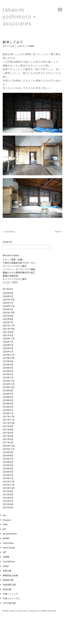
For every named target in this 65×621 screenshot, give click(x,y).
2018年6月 (8, 397)
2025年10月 (9, 299)
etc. (4, 515)
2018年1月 (8, 413)
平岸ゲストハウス (11, 598)
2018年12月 (9, 380)
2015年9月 (8, 491)
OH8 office (8, 543)
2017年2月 (8, 442)
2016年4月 (8, 468)
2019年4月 (8, 367)
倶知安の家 (8, 579)
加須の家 (7, 589)
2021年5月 (8, 335)
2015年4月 (8, 504)
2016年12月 (9, 445)
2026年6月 (8, 293)
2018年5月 (8, 400)
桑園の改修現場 (10, 275)
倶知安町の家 (9, 584)
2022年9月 (8, 315)
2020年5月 (8, 345)
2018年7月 (8, 393)
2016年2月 (8, 475)
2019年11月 (9, 354)
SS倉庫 (30, 46)
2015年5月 (8, 501)
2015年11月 (9, 484)
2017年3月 (8, 439)
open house (9, 547)
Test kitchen (9, 561)
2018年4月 (8, 403)
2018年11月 (9, 384)
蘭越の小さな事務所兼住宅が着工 (19, 272)
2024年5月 (8, 309)
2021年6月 (8, 332)
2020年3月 (8, 348)
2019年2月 (8, 374)
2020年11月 (9, 338)
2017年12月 (9, 416)
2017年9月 (8, 426)
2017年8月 (8, 429)
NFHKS (6, 538)
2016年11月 (9, 449)
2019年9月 (8, 361)
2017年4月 (8, 436)
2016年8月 (8, 455)
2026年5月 (8, 296)
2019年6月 (8, 364)
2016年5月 (8, 465)
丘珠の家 (7, 570)
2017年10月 (9, 423)
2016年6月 (8, 462)
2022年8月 (8, 319)
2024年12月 (9, 306)
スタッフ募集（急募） (13, 259)
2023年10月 (9, 312)
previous (9, 231)
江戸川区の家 (9, 603)
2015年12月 (9, 481)
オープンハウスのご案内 (15, 266)
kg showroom (10, 533)
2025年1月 (8, 302)
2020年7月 (8, 341)
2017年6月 (8, 432)
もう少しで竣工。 (11, 282)
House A (7, 520)
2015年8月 (8, 494)
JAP (4, 529)
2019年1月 (8, 377)
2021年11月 (9, 325)
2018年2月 (8, 410)
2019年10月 (9, 358)
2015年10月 (9, 488)
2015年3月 (8, 507)
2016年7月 (8, 458)
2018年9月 (8, 390)
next (58, 231)
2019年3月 (8, 371)
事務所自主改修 (10, 575)
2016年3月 (8, 471)
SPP (4, 552)
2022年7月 (8, 322)
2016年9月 (8, 452)
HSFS (5, 524)
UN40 (5, 566)
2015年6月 (8, 497)
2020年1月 (8, 351)
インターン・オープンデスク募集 (19, 269)
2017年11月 (9, 419)
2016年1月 (8, 478)
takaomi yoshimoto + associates (20, 16)
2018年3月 (8, 406)
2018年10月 (9, 387)
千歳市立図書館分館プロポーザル (19, 262)
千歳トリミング (10, 593)
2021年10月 (9, 328)
